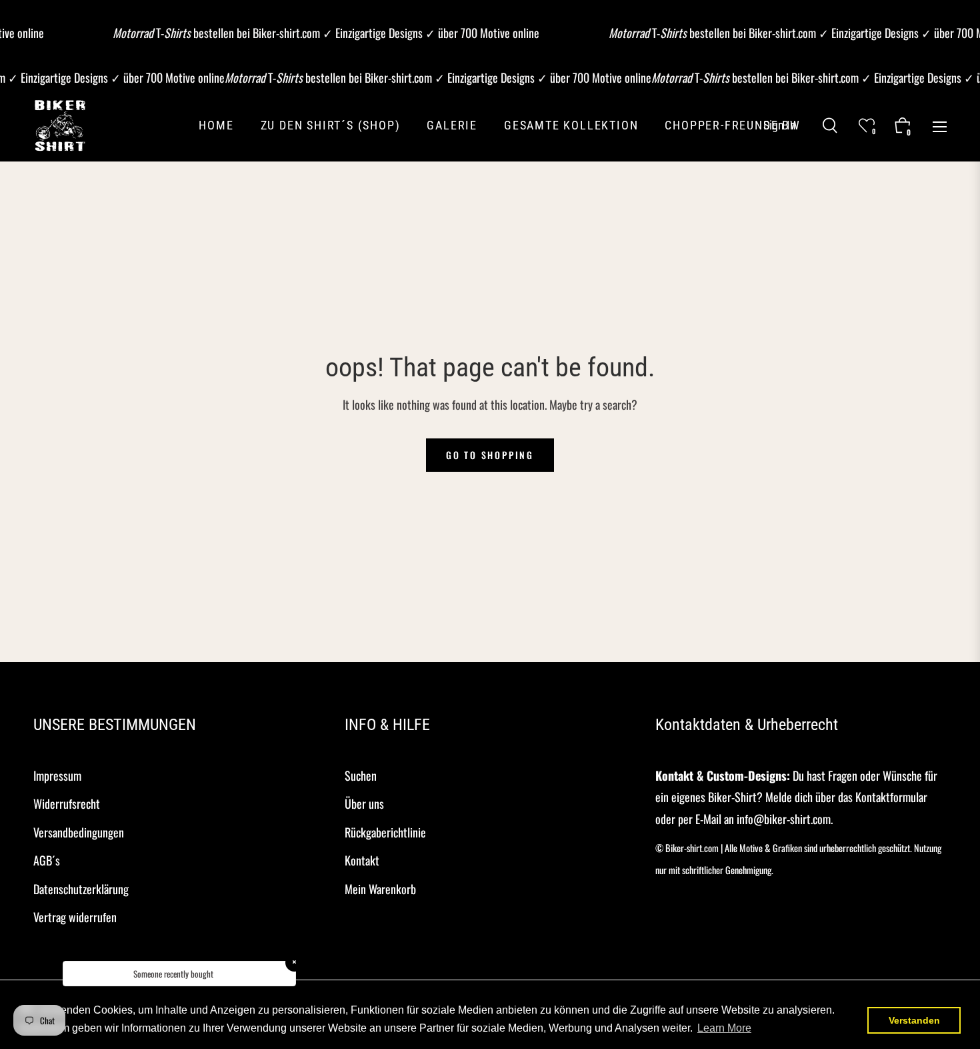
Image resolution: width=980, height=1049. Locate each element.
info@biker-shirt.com (784, 818)
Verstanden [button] (914, 1020)
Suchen (361, 775)
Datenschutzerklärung (81, 889)
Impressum (57, 775)
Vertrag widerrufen (75, 917)
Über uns (364, 803)
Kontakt (362, 860)
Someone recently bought (173, 973)
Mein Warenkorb (380, 889)
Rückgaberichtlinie (385, 832)
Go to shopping (490, 455)
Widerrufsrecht (66, 803)
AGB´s (46, 860)
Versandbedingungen (78, 832)
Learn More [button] (724, 1028)
